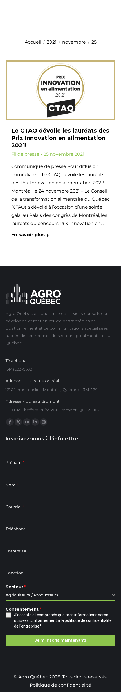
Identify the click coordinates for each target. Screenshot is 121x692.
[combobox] (60, 595)
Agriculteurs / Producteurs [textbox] (32, 595)
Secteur (16, 586)
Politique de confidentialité (60, 685)
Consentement (23, 609)
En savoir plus (28, 234)
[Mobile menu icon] (111, 18)
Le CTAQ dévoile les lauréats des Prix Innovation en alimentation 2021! (60, 138)
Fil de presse (25, 154)
